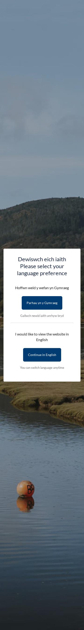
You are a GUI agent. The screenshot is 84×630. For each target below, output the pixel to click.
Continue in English (42, 355)
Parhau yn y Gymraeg (42, 303)
